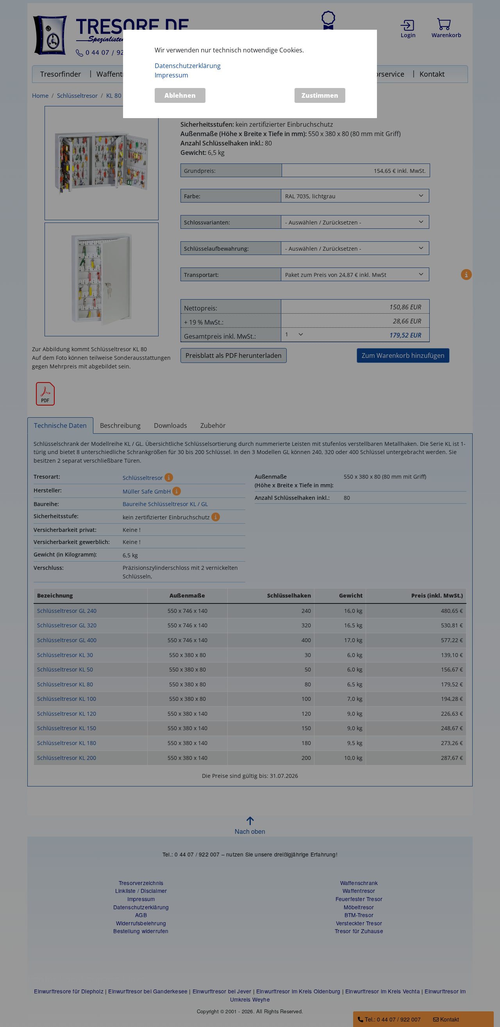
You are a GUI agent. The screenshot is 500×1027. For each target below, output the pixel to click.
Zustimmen (320, 95)
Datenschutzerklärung (188, 66)
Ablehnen (180, 95)
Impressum (171, 75)
